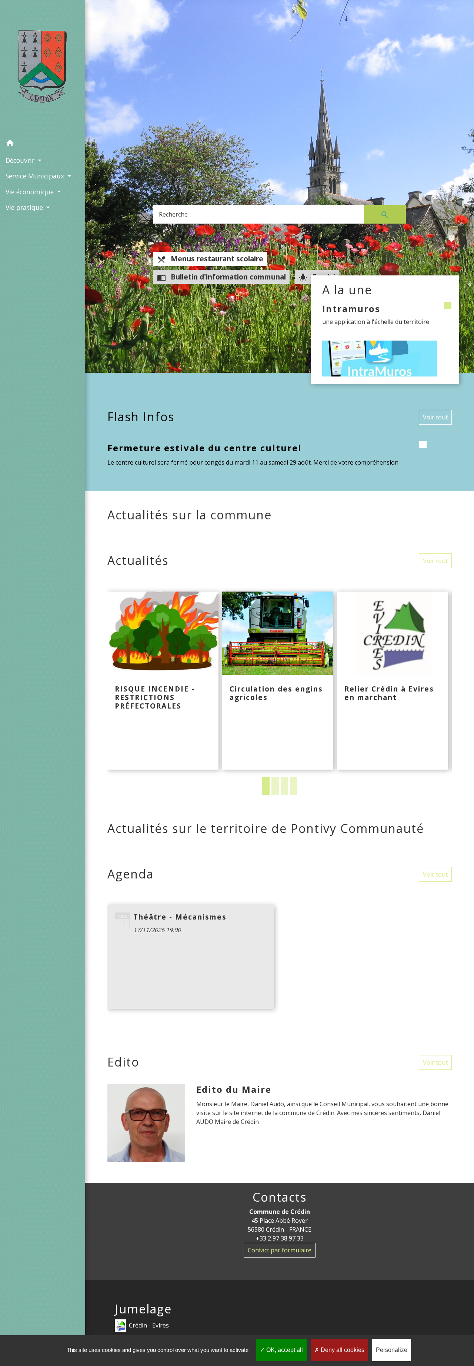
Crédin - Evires (149, 1325)
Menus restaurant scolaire (210, 259)
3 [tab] (284, 786)
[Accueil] (42, 67)
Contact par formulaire (279, 1250)
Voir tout (435, 417)
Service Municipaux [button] (36, 175)
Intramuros (351, 308)
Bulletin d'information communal (221, 277)
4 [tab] (293, 786)
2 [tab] (275, 786)
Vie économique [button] (31, 191)
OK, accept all (284, 1350)
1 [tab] (266, 786)
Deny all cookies (341, 1350)
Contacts (280, 1197)
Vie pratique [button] (25, 207)
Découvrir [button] (21, 160)
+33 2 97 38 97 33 (280, 1238)
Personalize (391, 1350)
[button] (43, 144)
